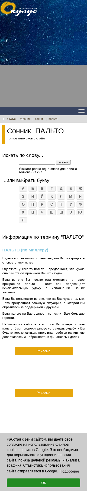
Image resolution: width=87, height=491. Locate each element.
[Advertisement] (43, 63)
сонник (39, 119)
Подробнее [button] (69, 471)
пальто (53, 119)
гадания (25, 119)
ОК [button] (43, 483)
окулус (11, 119)
